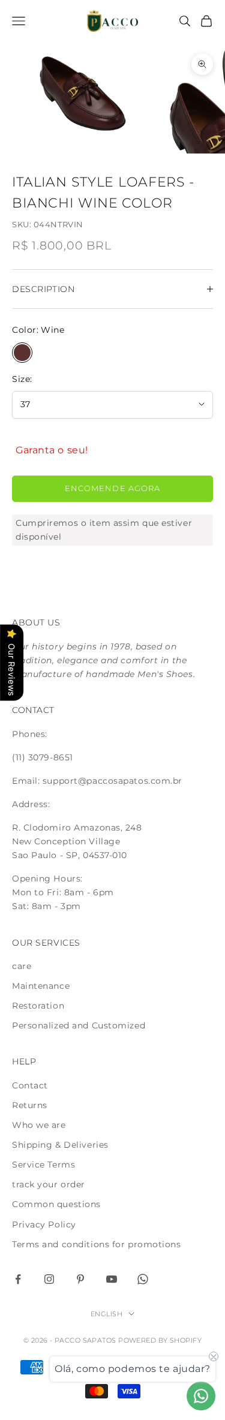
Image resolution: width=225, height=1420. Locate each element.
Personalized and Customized (78, 1025)
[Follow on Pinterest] (80, 1279)
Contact (30, 1085)
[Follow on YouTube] (112, 1279)
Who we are (39, 1125)
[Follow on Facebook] (18, 1279)
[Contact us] (201, 1396)
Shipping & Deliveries (60, 1144)
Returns (29, 1105)
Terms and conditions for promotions (96, 1244)
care (21, 966)
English (106, 1314)
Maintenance (41, 985)
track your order (48, 1184)
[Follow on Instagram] (49, 1279)
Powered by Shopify (160, 1340)
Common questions (56, 1204)
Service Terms (43, 1164)
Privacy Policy (44, 1224)
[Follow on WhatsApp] (143, 1279)
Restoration (38, 1005)
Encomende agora (112, 488)
